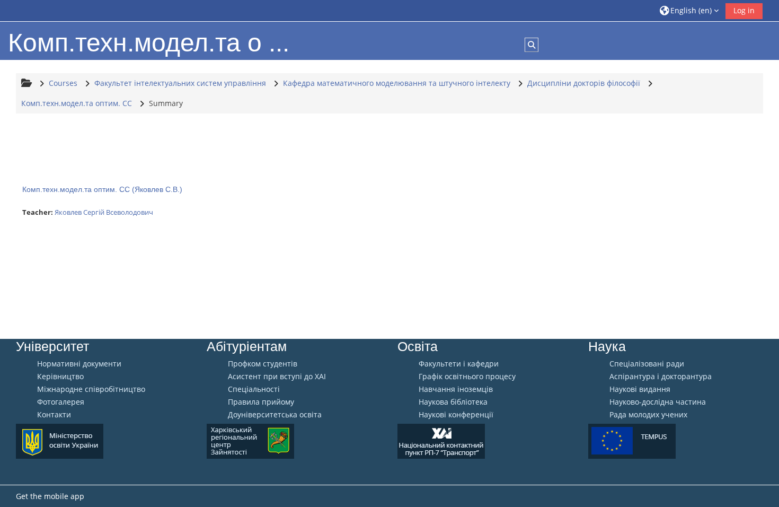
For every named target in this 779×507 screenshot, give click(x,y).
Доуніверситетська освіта (275, 414)
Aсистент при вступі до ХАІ (277, 376)
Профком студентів (262, 364)
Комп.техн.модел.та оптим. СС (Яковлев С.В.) (102, 189)
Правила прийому (261, 402)
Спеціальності (254, 389)
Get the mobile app (50, 496)
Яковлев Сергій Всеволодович (104, 212)
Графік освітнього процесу (467, 376)
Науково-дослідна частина (657, 402)
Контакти (54, 414)
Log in (744, 10)
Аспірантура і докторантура (660, 376)
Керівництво (60, 376)
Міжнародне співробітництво (91, 389)
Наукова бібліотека (453, 402)
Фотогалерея (60, 402)
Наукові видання (639, 389)
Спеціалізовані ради (646, 364)
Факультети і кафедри (459, 364)
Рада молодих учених (648, 414)
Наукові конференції (456, 414)
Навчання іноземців (456, 389)
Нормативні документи (79, 364)
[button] (689, 10)
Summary (166, 103)
